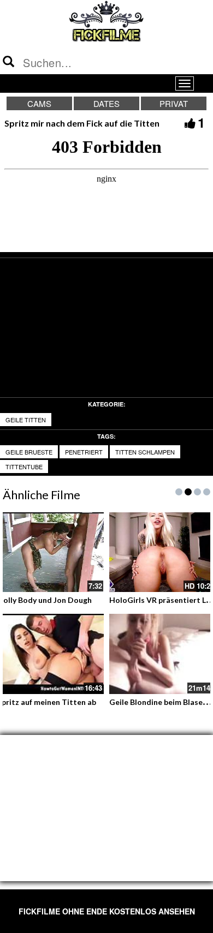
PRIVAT (173, 103)
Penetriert (84, 451)
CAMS (39, 103)
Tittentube (24, 466)
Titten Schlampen (145, 451)
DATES (106, 103)
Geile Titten (25, 419)
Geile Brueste (28, 451)
